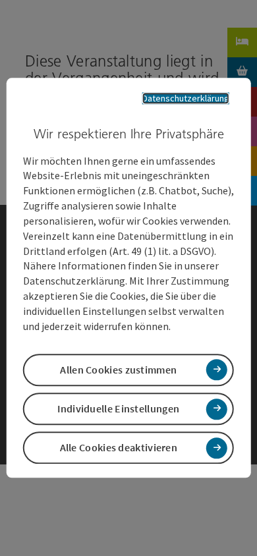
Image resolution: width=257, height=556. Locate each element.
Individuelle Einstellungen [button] (118, 408)
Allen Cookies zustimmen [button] (118, 369)
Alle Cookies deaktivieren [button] (119, 448)
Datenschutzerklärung (185, 98)
